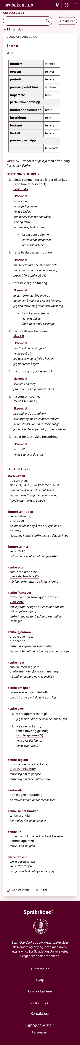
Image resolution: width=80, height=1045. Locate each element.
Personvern (40, 1032)
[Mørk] (57, 4)
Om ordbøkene (40, 991)
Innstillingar (40, 1002)
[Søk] (47, 21)
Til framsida (15, 29)
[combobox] (23, 21)
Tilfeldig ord (66, 21)
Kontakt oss (40, 1013)
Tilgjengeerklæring (38, 1025)
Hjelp (40, 980)
